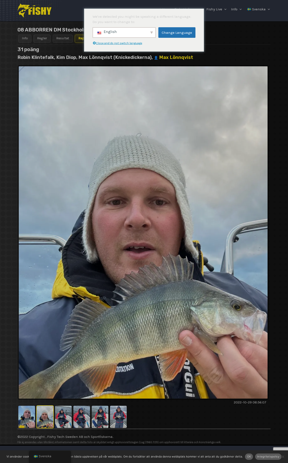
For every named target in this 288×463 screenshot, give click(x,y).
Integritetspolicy (268, 456)
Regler (42, 38)
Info (234, 9)
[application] (224, 9)
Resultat (62, 38)
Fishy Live (214, 9)
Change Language (177, 32)
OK (249, 456)
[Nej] (283, 457)
